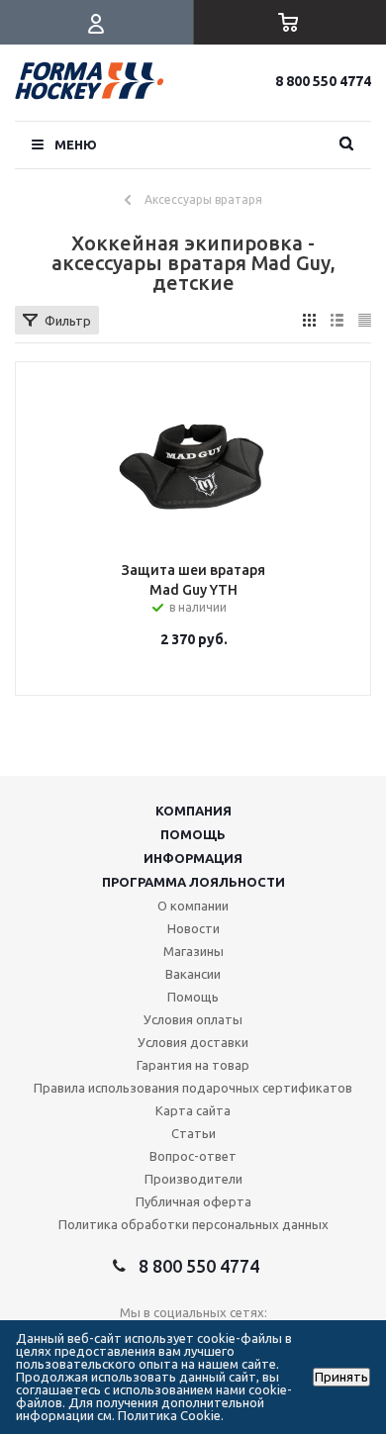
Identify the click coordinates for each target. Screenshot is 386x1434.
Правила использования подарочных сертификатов (193, 1088)
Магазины (193, 951)
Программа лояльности (193, 882)
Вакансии (193, 974)
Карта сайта (193, 1110)
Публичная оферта (193, 1201)
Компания (193, 810)
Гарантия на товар (193, 1065)
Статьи (193, 1133)
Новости (193, 928)
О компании (193, 905)
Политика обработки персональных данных (193, 1224)
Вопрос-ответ (193, 1156)
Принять (341, 1377)
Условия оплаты (193, 1019)
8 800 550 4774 (323, 81)
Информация (193, 858)
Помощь (193, 834)
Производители (193, 1179)
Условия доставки (193, 1042)
